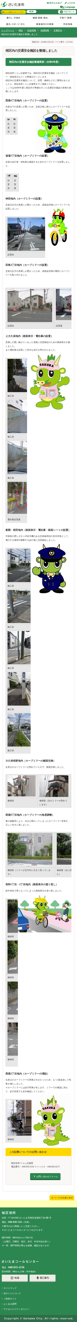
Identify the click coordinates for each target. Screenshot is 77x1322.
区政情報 (31, 30)
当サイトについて (12, 1293)
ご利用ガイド (10, 1299)
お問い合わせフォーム (47, 1176)
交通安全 (58, 30)
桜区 (21, 30)
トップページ (7, 30)
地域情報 (44, 30)
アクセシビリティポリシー (16, 1309)
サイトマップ (10, 1288)
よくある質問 (10, 1304)
